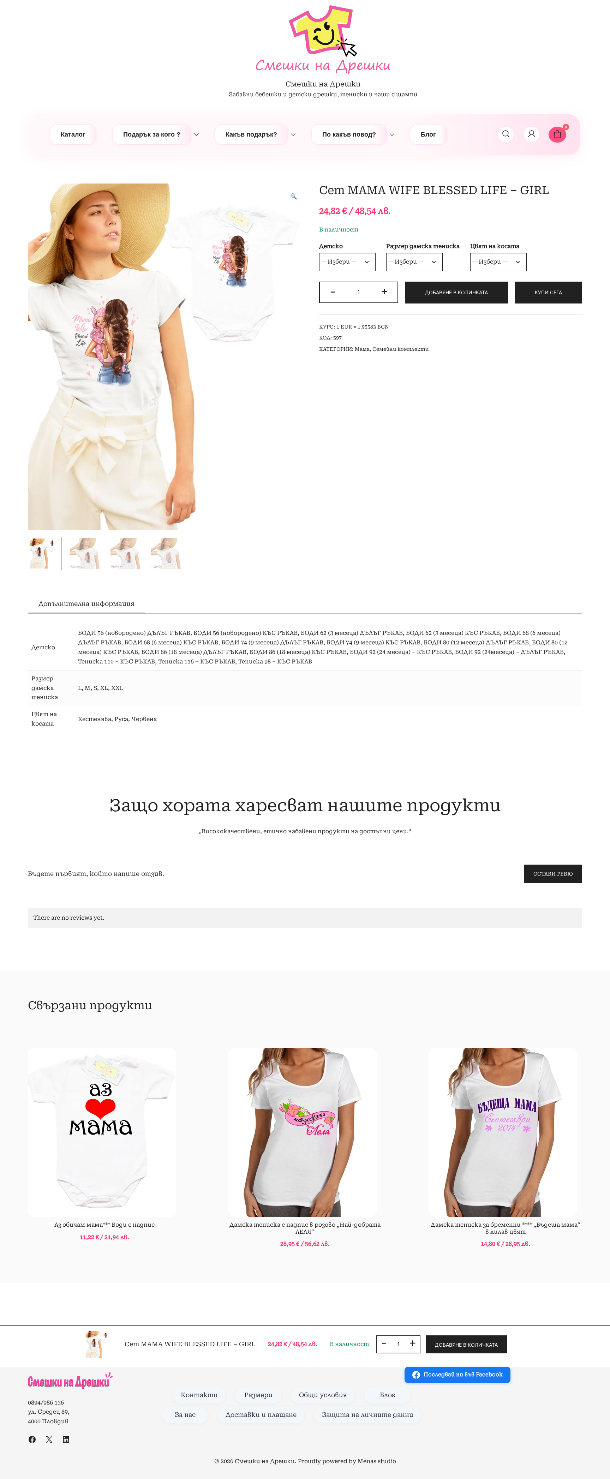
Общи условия (323, 1395)
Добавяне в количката (456, 292)
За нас (185, 1414)
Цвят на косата (494, 246)
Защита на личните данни (367, 1414)
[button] (293, 197)
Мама (362, 349)
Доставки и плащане (261, 1414)
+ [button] (384, 291)
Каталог (73, 134)
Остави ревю (553, 874)
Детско (331, 246)
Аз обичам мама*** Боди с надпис (104, 1224)
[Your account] (532, 134)
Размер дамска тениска (423, 246)
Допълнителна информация (86, 603)
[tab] (86, 604)
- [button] (333, 291)
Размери (258, 1395)
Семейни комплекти (400, 349)
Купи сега (548, 292)
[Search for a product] (506, 134)
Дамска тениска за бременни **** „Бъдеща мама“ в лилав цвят (505, 1228)
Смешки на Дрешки (323, 84)
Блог (428, 134)
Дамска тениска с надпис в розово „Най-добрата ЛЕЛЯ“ (305, 1228)
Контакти (199, 1395)
